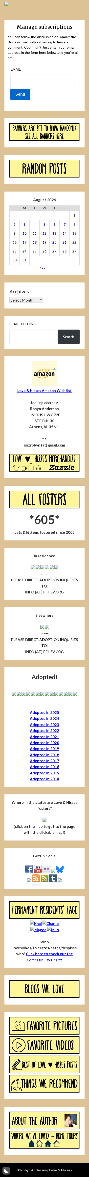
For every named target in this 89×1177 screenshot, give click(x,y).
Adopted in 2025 (44, 712)
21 (65, 242)
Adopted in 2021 (44, 736)
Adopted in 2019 (44, 748)
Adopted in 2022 (44, 730)
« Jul (43, 267)
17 (24, 242)
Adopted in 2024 (44, 718)
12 (44, 233)
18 (35, 242)
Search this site (25, 324)
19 (44, 242)
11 (35, 233)
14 (65, 233)
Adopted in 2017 (44, 760)
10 (24, 233)
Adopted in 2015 (44, 773)
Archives (19, 291)
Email (15, 69)
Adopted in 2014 (44, 779)
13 (54, 233)
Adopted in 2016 (44, 766)
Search (68, 337)
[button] (6, 1171)
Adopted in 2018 (44, 755)
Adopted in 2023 (44, 724)
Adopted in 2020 (44, 742)
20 (54, 242)
